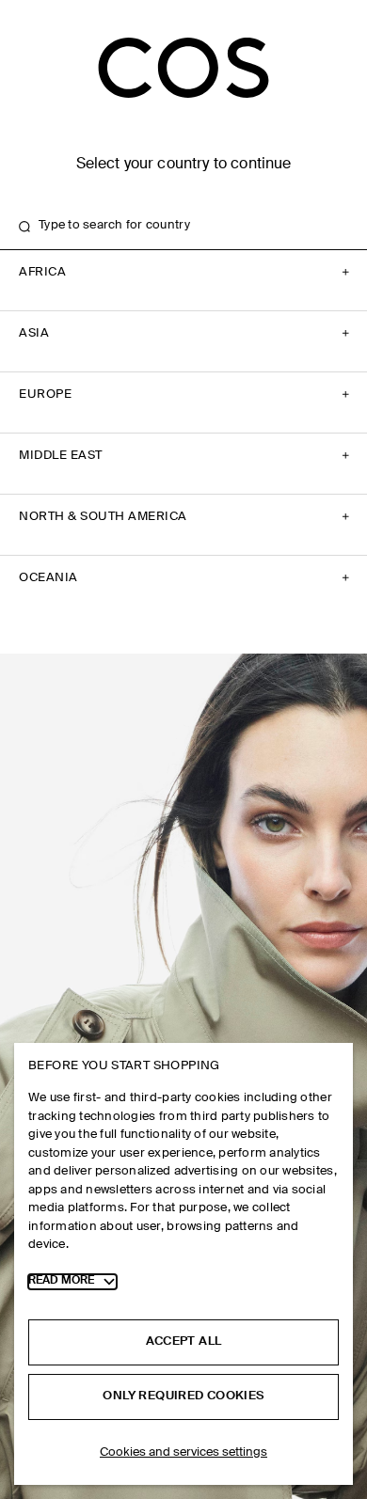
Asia (34, 333)
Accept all (184, 1341)
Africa (42, 272)
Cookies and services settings (183, 1452)
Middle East (61, 456)
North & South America (103, 517)
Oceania (48, 578)
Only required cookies (183, 1396)
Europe (45, 394)
